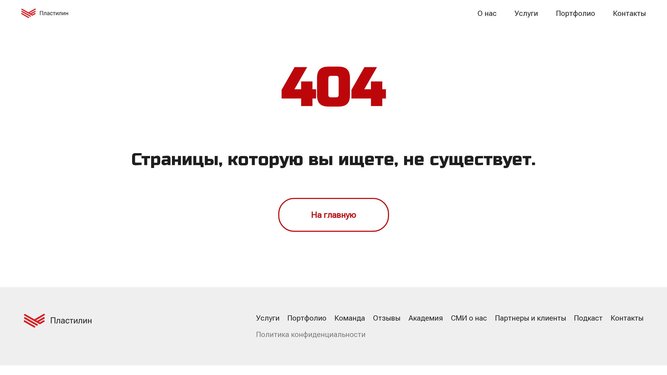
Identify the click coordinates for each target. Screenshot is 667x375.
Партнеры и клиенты (530, 318)
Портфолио (575, 13)
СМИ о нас (469, 318)
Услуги (526, 13)
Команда (350, 318)
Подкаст (588, 318)
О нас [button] (487, 13)
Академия (426, 318)
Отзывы (386, 318)
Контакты (629, 13)
